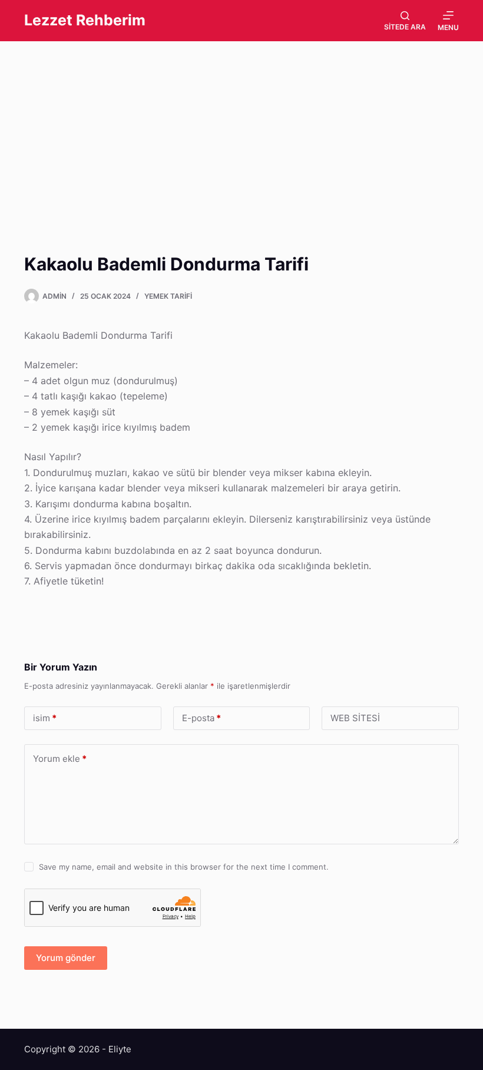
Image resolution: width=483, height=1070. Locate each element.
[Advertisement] (241, 128)
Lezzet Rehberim (84, 20)
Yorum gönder (65, 957)
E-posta (201, 718)
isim (45, 718)
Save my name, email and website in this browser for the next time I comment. (184, 866)
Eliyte (119, 1049)
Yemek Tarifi (168, 296)
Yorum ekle (60, 758)
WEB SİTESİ (355, 718)
